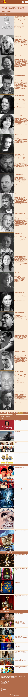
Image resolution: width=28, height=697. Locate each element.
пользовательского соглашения (8, 677)
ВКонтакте (3, 689)
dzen (2, 688)
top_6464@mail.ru (5, 681)
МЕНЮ (2, 3)
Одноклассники (4, 690)
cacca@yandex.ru (4, 682)
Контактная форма (5, 683)
